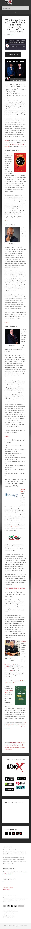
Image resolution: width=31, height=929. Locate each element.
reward (21, 747)
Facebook (16, 588)
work (11, 749)
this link (11, 671)
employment (23, 742)
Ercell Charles (7, 744)
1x (13, 46)
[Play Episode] (7, 45)
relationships (7, 747)
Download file (14, 54)
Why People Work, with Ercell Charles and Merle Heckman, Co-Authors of (15, 26)
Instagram (22, 588)
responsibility (12, 747)
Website (6, 221)
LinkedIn (7, 322)
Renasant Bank (15, 526)
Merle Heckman (8, 745)
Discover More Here (8, 882)
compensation (13, 742)
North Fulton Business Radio (17, 745)
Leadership (17, 744)
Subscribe (18, 49)
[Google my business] (12, 906)
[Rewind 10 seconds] (11, 46)
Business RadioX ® (15, 2)
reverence (17, 747)
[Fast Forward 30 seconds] (16, 46)
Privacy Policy (6, 889)
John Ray (7, 140)
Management (22, 744)
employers (18, 742)
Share (23, 49)
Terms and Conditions (8, 887)
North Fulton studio (14, 144)
